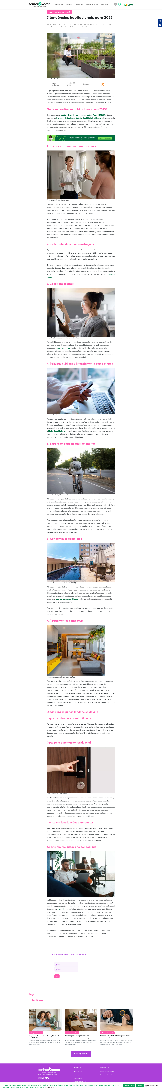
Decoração (69, 4)
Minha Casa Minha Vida (58, 431)
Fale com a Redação (106, 1075)
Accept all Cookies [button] (129, 1085)
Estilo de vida (79, 4)
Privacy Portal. (49, 1087)
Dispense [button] (140, 1085)
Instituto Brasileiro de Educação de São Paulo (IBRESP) (83, 115)
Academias (63, 909)
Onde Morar (104, 4)
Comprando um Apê (92, 4)
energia (111, 274)
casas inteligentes (63, 348)
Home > (52, 12)
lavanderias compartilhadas (67, 599)
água (50, 277)
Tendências (37, 1000)
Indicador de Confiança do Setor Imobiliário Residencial (79, 118)
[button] (151, 1085)
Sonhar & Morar (39, 3)
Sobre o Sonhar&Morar (107, 1071)
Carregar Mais (81, 1054)
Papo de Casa (59, 4)
